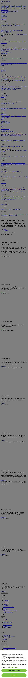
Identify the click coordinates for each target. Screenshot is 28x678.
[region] (14, 664)
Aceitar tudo (14, 675)
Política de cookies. (14, 667)
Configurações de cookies (14, 670)
